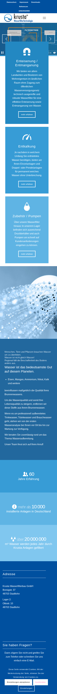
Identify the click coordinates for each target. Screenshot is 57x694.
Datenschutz (12, 2)
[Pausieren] (2, 52)
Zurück (6, 38)
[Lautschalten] (54, 52)
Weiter (50, 38)
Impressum (24, 2)
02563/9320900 (24, 11)
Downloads (35, 2)
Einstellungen (26, 688)
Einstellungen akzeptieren (18, 682)
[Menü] (44, 18)
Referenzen (23, 6)
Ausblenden (40, 682)
